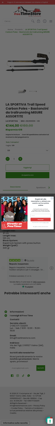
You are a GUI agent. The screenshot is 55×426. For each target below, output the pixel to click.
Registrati (40, 219)
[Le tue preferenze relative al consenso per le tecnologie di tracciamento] (50, 421)
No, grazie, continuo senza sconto (40, 226)
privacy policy (46, 222)
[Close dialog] (52, 198)
